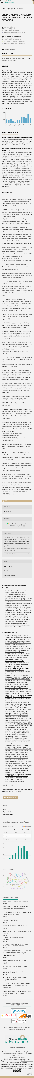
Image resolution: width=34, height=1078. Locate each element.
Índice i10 (6, 839)
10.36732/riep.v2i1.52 (10, 49)
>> (16, 785)
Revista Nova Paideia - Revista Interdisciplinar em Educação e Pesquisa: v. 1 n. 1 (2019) (18, 614)
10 (13, 785)
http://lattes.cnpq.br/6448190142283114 (14, 43)
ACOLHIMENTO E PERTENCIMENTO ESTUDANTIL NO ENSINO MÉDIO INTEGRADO (16, 596)
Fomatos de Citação (10, 553)
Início (3, 8)
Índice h (5, 836)
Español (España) (7, 812)
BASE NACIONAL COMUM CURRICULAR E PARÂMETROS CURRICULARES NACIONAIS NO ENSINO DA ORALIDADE (18, 641)
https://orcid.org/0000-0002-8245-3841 (14, 41)
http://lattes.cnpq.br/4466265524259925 (14, 32)
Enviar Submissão (10, 797)
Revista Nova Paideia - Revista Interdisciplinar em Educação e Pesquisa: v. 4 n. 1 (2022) (18, 599)
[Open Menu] (2, 2)
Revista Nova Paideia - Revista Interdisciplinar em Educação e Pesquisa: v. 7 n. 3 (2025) (18, 644)
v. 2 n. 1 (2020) (18, 8)
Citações (5, 833)
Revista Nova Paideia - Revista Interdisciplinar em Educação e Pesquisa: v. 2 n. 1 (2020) (18, 741)
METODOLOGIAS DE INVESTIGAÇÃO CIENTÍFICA (15, 902)
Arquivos (10, 8)
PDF (5, 501)
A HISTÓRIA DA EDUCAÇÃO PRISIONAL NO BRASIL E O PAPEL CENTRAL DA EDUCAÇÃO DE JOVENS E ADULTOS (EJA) (17, 985)
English (5, 809)
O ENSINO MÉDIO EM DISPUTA (20, 650)
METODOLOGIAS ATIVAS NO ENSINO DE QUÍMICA (15, 966)
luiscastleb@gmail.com (20, 1062)
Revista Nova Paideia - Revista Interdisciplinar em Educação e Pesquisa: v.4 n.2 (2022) (18, 727)
